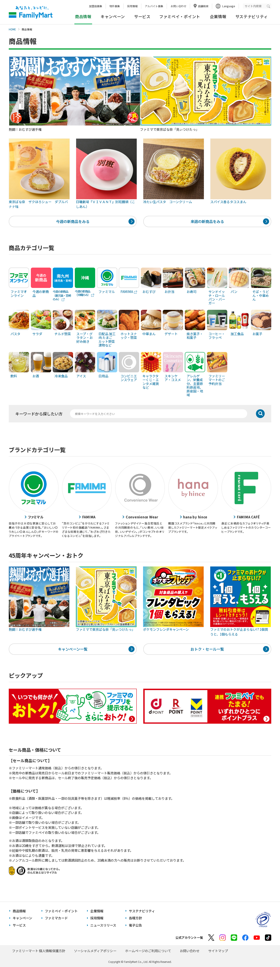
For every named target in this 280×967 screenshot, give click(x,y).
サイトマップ (218, 950)
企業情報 (218, 16)
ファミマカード (56, 918)
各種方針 (135, 918)
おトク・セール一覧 (207, 649)
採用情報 (132, 6)
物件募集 (114, 6)
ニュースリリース (103, 925)
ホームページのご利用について (148, 950)
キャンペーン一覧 (73, 649)
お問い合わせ (178, 6)
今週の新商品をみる (72, 221)
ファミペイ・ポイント (179, 16)
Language (228, 6)
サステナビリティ (251, 16)
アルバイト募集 (154, 6)
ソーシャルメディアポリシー (95, 950)
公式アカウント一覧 (189, 937)
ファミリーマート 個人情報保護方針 (38, 950)
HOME (12, 29)
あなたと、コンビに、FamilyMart (30, 12)
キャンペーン (113, 16)
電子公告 (135, 925)
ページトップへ (265, 952)
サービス (142, 16)
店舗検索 (203, 6)
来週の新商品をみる (207, 221)
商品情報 (19, 911)
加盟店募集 (95, 6)
